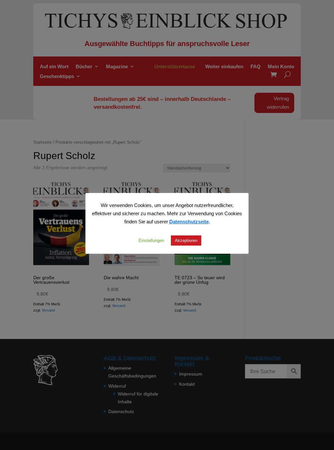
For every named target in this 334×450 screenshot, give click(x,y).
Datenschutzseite (189, 221)
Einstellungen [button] (151, 240)
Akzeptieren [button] (186, 240)
